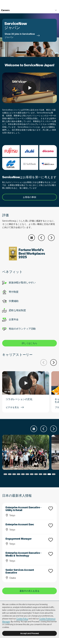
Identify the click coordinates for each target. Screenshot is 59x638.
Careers (5, 10)
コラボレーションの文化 (18, 399)
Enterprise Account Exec (19, 524)
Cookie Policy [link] (22, 618)
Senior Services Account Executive (19, 571)
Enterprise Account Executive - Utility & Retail (23, 509)
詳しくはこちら (29, 343)
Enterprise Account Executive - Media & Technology (23, 554)
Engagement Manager (18, 538)
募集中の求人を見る (29, 591)
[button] (41, 237)
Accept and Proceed (29, 633)
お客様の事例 (29, 197)
